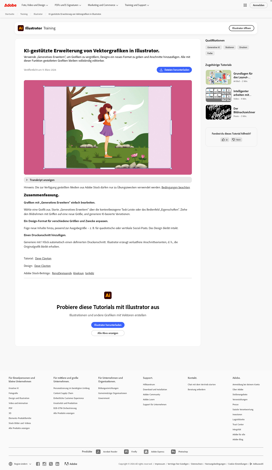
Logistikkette (239, 419)
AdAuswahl (258, 463)
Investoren (237, 414)
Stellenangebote (240, 394)
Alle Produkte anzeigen (19, 428)
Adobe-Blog (238, 439)
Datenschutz (197, 463)
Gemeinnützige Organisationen (112, 393)
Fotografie (13, 393)
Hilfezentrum (149, 384)
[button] (245, 5)
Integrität (237, 429)
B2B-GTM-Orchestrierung (65, 408)
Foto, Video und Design (33, 5)
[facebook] (38, 464)
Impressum (160, 463)
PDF (10, 408)
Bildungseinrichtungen (108, 388)
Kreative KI (14, 388)
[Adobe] (10, 5)
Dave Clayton (43, 258)
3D (10, 413)
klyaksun (78, 273)
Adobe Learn (149, 399)
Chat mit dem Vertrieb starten (202, 384)
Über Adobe (238, 389)
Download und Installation (155, 389)
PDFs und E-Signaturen (66, 5)
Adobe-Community (151, 394)
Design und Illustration (19, 398)
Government (104, 398)
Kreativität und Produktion (65, 403)
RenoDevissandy (62, 273)
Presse (236, 404)
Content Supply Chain (63, 393)
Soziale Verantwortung (243, 409)
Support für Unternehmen (154, 404)
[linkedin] (57, 464)
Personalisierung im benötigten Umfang (70, 388)
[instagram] (44, 464)
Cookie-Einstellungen (237, 463)
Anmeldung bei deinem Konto (246, 384)
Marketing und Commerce (101, 5)
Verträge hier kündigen (178, 463)
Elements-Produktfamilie (20, 418)
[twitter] (51, 464)
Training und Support (135, 5)
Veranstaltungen (240, 399)
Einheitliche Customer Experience (68, 398)
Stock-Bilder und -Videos (20, 423)
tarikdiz (89, 273)
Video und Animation (18, 403)
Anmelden (258, 5)
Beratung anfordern (196, 389)
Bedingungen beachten (176, 187)
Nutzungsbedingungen (215, 463)
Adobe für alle (239, 434)
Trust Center (238, 424)
